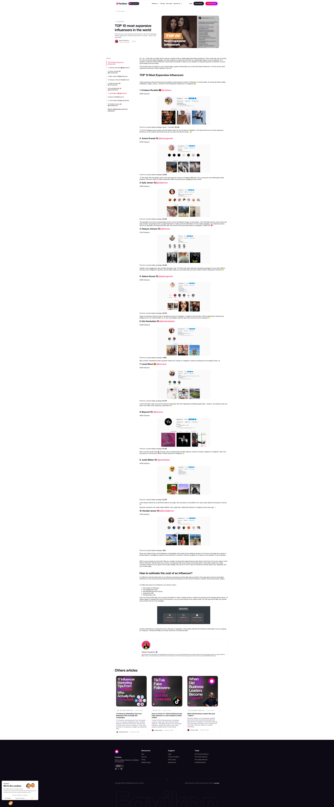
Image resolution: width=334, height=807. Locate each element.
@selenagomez (166, 276)
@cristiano (166, 90)
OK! (32, 798)
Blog (142, 754)
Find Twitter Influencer (201, 759)
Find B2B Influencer (200, 762)
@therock (165, 229)
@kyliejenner (162, 183)
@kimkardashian (167, 321)
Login (190, 3)
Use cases (169, 3)
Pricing (162, 3)
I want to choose (20, 798)
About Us (144, 757)
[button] (133, 3)
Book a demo (198, 3)
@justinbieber (164, 460)
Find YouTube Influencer (202, 754)
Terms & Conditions (173, 757)
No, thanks (8, 798)
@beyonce (158, 412)
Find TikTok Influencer (201, 757)
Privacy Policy (172, 759)
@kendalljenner (167, 511)
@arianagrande (166, 138)
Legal (169, 754)
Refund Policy (172, 762)
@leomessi (161, 364)
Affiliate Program (146, 762)
